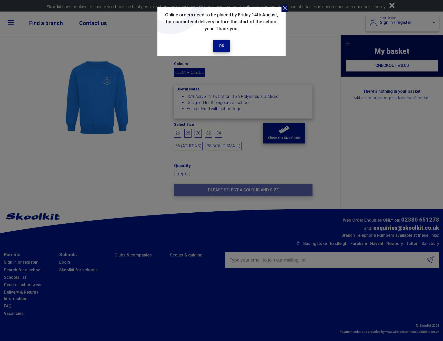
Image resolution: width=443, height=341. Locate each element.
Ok (221, 46)
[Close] (284, 8)
